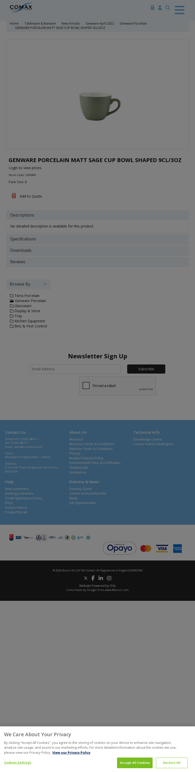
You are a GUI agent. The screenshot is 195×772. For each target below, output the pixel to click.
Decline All (172, 762)
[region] (97, 749)
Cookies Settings (17, 762)
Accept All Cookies (135, 762)
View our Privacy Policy (71, 752)
